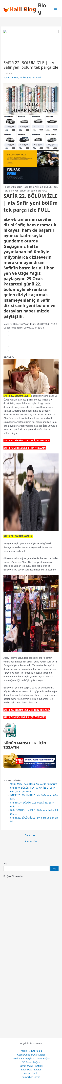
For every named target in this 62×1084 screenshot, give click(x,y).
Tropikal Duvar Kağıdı (31, 1050)
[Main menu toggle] (55, 8)
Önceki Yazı (31, 835)
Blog (42, 8)
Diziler (23, 77)
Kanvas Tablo (31, 1073)
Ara (5, 863)
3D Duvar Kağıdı (31, 1062)
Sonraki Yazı (30, 841)
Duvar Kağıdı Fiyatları (31, 1065)
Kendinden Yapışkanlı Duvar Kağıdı (31, 1058)
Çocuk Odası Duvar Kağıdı (31, 1054)
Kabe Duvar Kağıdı (31, 1069)
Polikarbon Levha (31, 1077)
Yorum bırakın (10, 77)
